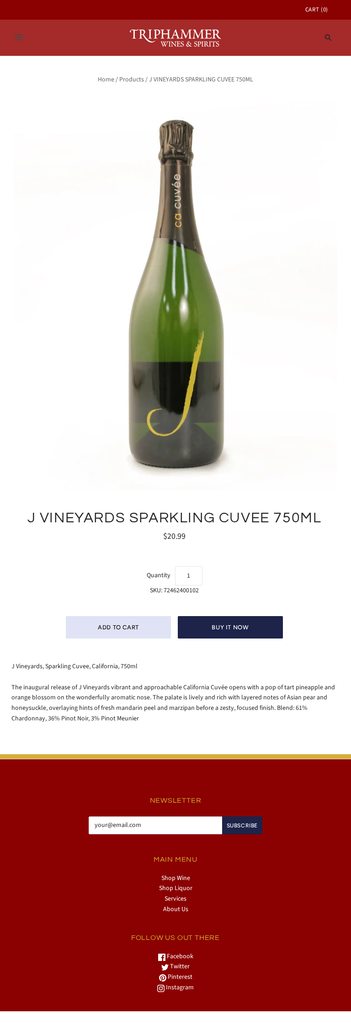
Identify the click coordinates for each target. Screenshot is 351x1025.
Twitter (179, 966)
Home (106, 79)
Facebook (179, 956)
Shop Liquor (175, 888)
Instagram (179, 987)
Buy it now (230, 627)
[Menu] (19, 37)
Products (131, 79)
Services (175, 898)
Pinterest (179, 977)
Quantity (158, 575)
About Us (175, 909)
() (316, 9)
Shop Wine (175, 878)
